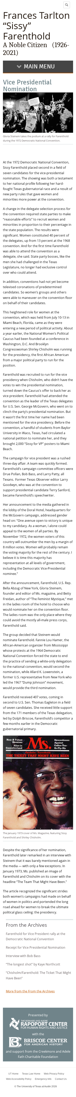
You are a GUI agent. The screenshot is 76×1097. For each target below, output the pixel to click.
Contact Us (61, 1079)
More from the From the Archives (30, 991)
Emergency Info (43, 1079)
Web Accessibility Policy (18, 1079)
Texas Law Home (31, 1073)
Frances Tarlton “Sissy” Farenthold (36, 33)
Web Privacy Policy (54, 1073)
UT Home (13, 1073)
